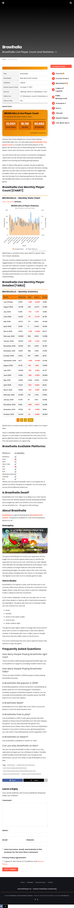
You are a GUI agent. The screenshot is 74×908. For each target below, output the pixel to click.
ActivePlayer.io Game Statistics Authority (21, 895)
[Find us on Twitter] (37, 900)
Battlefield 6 (61, 83)
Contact (50, 882)
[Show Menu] (3, 3)
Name (5, 830)
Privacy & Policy (40, 882)
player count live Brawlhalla (31, 774)
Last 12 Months (7, 202)
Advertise (30, 882)
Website (30, 840)
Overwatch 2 (61, 103)
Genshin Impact (62, 118)
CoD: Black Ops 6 (62, 123)
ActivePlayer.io (65, 895)
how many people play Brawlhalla (14, 768)
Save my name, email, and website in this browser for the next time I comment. (23, 850)
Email (5, 840)
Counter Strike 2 (62, 78)
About (22, 882)
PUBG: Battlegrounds (61, 97)
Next (30, 420)
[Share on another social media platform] (46, 780)
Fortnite (59, 73)
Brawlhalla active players (25, 765)
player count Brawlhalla (11, 774)
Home (4, 59)
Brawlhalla (7, 515)
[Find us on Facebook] (35, 900)
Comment (7, 800)
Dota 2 (58, 108)
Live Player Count (12, 59)
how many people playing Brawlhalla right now (19, 771)
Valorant (59, 113)
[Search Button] (71, 3)
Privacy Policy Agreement (14, 857)
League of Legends (60, 89)
